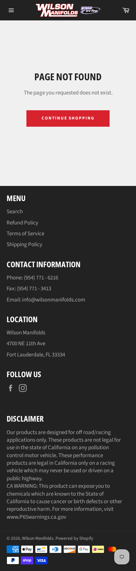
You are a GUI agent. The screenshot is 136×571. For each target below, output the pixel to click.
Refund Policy (22, 223)
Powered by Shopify (74, 538)
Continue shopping (68, 118)
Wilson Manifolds (37, 538)
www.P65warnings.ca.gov (36, 517)
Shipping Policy (24, 244)
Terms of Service (25, 234)
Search (15, 212)
